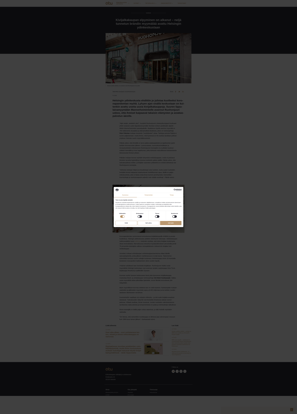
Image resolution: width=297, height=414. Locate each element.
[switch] (140, 216)
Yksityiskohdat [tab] (148, 195)
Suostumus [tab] (125, 195)
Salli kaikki (171, 223)
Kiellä (126, 223)
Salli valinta (148, 223)
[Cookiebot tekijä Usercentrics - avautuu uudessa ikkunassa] (175, 190)
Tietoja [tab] (172, 195)
